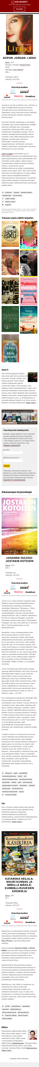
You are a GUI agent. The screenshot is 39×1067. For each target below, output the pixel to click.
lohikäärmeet (6, 195)
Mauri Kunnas (23, 1015)
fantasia (16, 192)
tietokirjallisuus (15, 1009)
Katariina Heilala (10, 1015)
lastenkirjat (26, 1006)
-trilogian (7, 154)
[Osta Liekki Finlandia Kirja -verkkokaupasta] (13, 93)
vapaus (21, 791)
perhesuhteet (27, 782)
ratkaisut (32, 785)
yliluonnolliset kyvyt (9, 1012)
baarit (16, 773)
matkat (13, 782)
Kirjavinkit (21, 2)
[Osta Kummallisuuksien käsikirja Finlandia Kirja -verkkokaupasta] (13, 919)
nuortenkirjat (17, 195)
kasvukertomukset (25, 779)
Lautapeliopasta (18, 1043)
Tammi (7, 565)
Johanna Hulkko (10, 794)
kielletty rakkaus (26, 192)
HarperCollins (25, 65)
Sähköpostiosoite (11, 458)
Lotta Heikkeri (18, 70)
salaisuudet (6, 788)
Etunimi (6, 450)
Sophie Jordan (10, 201)
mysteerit (5, 1009)
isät (25, 776)
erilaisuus (8, 192)
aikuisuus (8, 773)
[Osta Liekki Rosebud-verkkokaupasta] (25, 93)
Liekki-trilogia (10, 198)
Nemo (7, 62)
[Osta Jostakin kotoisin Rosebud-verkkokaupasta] (25, 589)
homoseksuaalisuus (9, 776)
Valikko (19, 9)
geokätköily (23, 773)
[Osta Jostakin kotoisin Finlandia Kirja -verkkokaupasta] (13, 589)
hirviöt (7, 1006)
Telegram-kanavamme (11, 445)
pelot (19, 782)
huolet (20, 776)
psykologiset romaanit (10, 785)
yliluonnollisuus (23, 1012)
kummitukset (15, 1006)
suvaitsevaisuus (17, 788)
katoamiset (6, 782)
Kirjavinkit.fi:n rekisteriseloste (14, 480)
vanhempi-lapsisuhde (9, 791)
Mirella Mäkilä (7, 1018)
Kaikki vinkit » (31, 403)
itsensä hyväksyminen (10, 779)
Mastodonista (31, 1048)
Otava (7, 896)
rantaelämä (23, 785)
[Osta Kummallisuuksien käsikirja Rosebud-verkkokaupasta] (25, 919)
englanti (8, 205)
